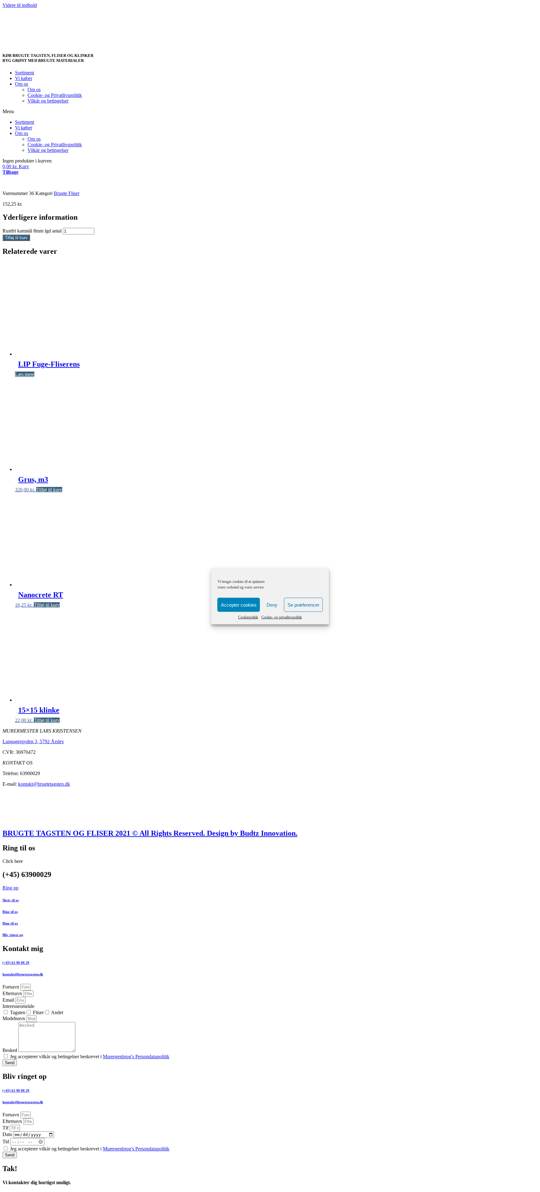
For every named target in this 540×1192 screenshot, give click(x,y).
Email (8, 1000)
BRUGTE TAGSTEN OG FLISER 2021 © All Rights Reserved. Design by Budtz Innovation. (150, 833)
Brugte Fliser (66, 193)
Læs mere (24, 374)
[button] (270, 111)
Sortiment (24, 72)
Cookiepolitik (248, 617)
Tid (6, 1141)
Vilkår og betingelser (48, 100)
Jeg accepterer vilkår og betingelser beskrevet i (89, 1056)
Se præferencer (303, 604)
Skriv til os (10, 900)
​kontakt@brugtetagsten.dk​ (22, 1102)
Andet (57, 1012)
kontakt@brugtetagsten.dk (44, 784)
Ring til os (10, 912)
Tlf (6, 1127)
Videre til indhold (19, 5)
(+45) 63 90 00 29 (15, 962)
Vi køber (23, 78)
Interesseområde (18, 1006)
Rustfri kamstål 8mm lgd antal (32, 230)
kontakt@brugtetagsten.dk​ (22, 974)
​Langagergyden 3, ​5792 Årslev (33, 741)
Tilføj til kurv (16, 237)
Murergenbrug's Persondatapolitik (136, 1056)
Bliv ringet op (12, 935)
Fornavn (11, 986)
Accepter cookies (239, 604)
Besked (10, 1050)
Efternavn (12, 993)
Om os (21, 84)
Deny (272, 604)
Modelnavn (14, 1018)
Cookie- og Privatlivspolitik (55, 95)
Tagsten (17, 1012)
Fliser (38, 1012)
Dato (7, 1134)
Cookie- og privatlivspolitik (281, 617)
